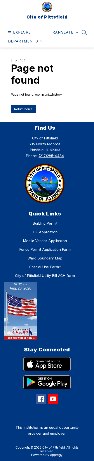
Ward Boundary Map (45, 258)
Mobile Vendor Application (45, 241)
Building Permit (45, 223)
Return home (23, 109)
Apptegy (56, 455)
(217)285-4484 (51, 156)
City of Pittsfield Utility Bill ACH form (45, 275)
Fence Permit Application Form (45, 249)
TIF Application (44, 232)
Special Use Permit (45, 267)
